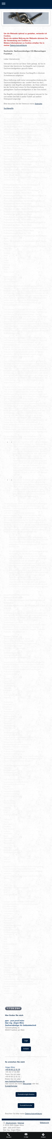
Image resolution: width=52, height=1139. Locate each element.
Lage (26, 1041)
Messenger (27, 1084)
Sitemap (21, 1123)
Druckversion (11, 1123)
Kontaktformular (11, 1086)
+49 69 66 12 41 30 (12, 1070)
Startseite (38, 104)
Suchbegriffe (8, 108)
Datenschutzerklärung (18, 45)
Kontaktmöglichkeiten (26, 1094)
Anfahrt (26, 1049)
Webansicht (44, 1123)
